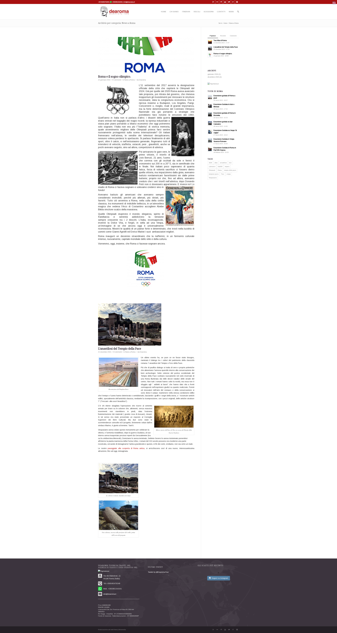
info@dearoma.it (129, 2)
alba (215, 163)
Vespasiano (213, 177)
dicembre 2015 (213, 77)
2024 (210, 163)
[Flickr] (217, 2)
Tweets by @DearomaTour (158, 572)
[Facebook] (233, 2)
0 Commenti (116, 80)
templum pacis (214, 174)
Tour (222, 174)
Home (225, 23)
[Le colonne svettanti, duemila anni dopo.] (146, 324)
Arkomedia (122, 629)
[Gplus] (213, 2)
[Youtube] (225, 2)
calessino (212, 166)
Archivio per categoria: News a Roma (116, 23)
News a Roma (129, 80)
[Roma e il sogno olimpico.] (146, 55)
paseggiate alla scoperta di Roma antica (126, 448)
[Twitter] (229, 2)
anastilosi (223, 163)
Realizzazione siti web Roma (108, 629)
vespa (229, 174)
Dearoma (142, 80)
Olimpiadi (212, 170)
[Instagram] (237, 2)
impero (227, 166)
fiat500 (220, 166)
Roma (220, 170)
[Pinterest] (221, 2)
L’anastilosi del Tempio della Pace (119, 348)
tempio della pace (230, 170)
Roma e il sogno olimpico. (114, 76)
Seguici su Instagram (220, 578)
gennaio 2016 (213, 74)
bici (230, 163)
